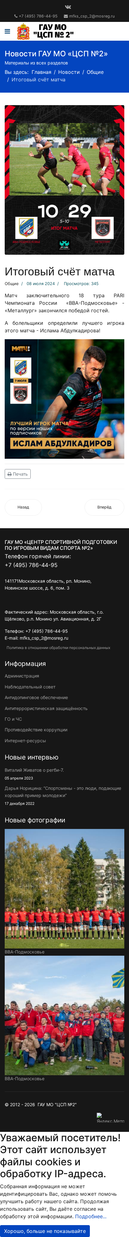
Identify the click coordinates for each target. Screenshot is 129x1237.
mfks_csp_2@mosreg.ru (92, 16)
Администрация (22, 675)
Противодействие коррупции (36, 729)
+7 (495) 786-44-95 (38, 16)
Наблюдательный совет (30, 686)
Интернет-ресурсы (25, 740)
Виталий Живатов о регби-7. (34, 773)
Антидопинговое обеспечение (36, 697)
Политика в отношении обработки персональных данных (57, 647)
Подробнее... (90, 1216)
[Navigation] (7, 31)
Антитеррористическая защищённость (46, 708)
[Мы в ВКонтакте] (68, 6)
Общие (12, 283)
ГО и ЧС (13, 719)
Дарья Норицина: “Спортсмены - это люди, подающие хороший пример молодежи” (63, 795)
